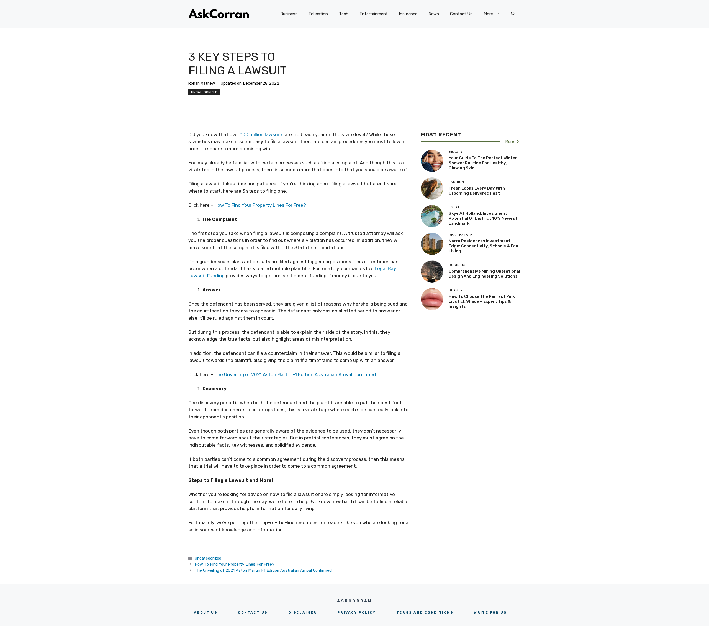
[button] (513, 14)
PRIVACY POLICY (356, 612)
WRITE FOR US (490, 612)
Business (288, 13)
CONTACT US (253, 612)
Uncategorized (204, 92)
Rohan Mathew (201, 83)
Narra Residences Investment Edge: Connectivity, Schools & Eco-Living (484, 246)
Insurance (408, 13)
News (433, 13)
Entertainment (373, 13)
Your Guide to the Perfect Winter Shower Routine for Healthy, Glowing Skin (483, 163)
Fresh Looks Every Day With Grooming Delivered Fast (477, 191)
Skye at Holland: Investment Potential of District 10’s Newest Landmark (483, 218)
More (488, 13)
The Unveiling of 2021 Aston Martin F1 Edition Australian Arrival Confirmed (295, 374)
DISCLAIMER (302, 612)
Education (318, 13)
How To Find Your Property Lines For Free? (260, 205)
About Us (205, 612)
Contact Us (461, 13)
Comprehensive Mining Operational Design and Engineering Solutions (484, 274)
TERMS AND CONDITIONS (424, 612)
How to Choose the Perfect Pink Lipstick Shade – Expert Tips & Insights (482, 301)
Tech (343, 13)
